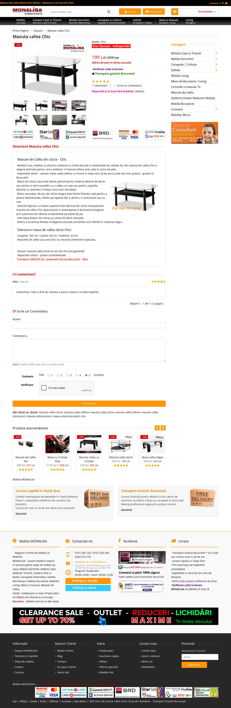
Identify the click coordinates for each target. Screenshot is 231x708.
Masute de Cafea (182, 92)
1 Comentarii (99, 85)
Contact (61, 661)
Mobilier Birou (180, 115)
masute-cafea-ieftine (127, 412)
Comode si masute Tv (185, 87)
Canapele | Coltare (184, 64)
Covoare (176, 109)
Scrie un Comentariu (129, 85)
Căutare (38, 30)
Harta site (63, 672)
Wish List (147, 661)
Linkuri (19, 667)
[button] (163, 427)
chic (83, 416)
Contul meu (149, 650)
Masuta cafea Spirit (121, 457)
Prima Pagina (21, 30)
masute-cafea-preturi (39, 416)
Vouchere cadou (109, 656)
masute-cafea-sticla (102, 412)
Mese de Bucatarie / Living (188, 81)
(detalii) (139, 91)
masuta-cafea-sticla (51, 412)
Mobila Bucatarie (182, 104)
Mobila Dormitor (182, 59)
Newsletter (148, 667)
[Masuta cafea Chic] (49, 68)
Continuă (89, 403)
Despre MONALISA (26, 650)
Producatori (106, 650)
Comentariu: (20, 336)
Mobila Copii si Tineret (186, 53)
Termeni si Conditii (26, 656)
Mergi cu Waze (85, 588)
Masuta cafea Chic (58, 30)
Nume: (17, 319)
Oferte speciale (108, 667)
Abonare (194, 665)
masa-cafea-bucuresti (66, 416)
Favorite (154, 11)
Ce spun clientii (66, 667)
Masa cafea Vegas (152, 457)
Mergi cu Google (86, 581)
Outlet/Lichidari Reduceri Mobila (193, 98)
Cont (130, 11)
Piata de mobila (24, 661)
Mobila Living (180, 76)
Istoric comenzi (151, 656)
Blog (59, 656)
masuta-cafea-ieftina (76, 412)
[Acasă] (27, 13)
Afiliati (103, 661)
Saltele (175, 70)
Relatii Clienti (65, 650)
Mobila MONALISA (24, 479)
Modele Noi (106, 672)
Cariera (19, 672)
